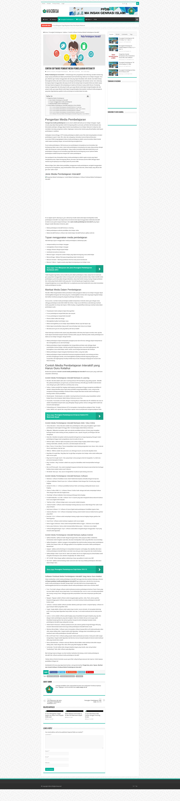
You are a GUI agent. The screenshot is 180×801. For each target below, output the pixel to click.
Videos (89, 19)
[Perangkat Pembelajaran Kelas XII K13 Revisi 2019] (113, 72)
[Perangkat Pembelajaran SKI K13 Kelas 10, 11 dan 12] (113, 40)
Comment (48, 734)
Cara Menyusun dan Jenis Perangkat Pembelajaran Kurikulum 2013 (54, 701)
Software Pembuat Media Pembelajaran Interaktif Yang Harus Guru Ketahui (70, 113)
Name (47, 751)
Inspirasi (80, 19)
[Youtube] (126, 4)
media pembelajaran (68, 91)
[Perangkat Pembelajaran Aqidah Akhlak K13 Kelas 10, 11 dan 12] (113, 48)
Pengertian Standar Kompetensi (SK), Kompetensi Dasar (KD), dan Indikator (127, 55)
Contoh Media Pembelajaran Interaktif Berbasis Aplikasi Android (68, 112)
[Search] (137, 3)
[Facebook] (124, 4)
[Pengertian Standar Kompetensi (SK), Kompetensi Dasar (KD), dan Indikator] (113, 56)
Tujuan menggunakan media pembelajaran (61, 102)
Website (47, 762)
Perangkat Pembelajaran (67, 19)
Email (47, 757)
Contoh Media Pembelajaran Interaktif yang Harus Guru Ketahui (64, 105)
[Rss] (123, 4)
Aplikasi (65, 32)
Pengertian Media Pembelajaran (55, 98)
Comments (125, 34)
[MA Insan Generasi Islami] (50, 10)
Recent (117, 34)
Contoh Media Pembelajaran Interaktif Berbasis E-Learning (66, 107)
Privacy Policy (56, 3)
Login (63, 3)
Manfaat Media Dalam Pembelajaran (59, 103)
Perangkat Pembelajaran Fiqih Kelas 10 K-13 (92, 700)
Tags (131, 34)
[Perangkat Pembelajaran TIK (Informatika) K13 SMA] (113, 65)
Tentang (53, 19)
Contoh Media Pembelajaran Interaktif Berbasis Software (66, 110)
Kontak (49, 3)
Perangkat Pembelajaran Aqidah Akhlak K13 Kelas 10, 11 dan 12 (127, 47)
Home (43, 3)
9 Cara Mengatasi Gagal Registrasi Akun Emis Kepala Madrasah (54, 715)
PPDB (95, 19)
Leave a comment (75, 71)
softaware (79, 676)
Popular (111, 34)
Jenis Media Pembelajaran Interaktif (59, 100)
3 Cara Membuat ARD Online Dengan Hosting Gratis (92, 715)
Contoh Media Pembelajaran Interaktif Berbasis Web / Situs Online (68, 109)
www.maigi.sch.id (81, 687)
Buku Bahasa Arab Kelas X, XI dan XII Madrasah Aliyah (66, 25)
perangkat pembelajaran (76, 85)
